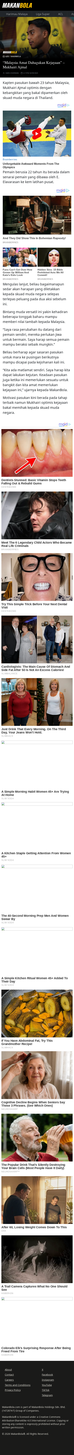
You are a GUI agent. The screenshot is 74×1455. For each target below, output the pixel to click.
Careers (9, 1379)
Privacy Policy (13, 1390)
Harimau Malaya (17, 14)
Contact (9, 1374)
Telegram (47, 1395)
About (8, 1369)
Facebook (47, 1374)
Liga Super (43, 14)
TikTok (45, 1390)
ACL (60, 14)
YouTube (47, 1385)
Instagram (48, 1379)
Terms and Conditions (17, 1385)
